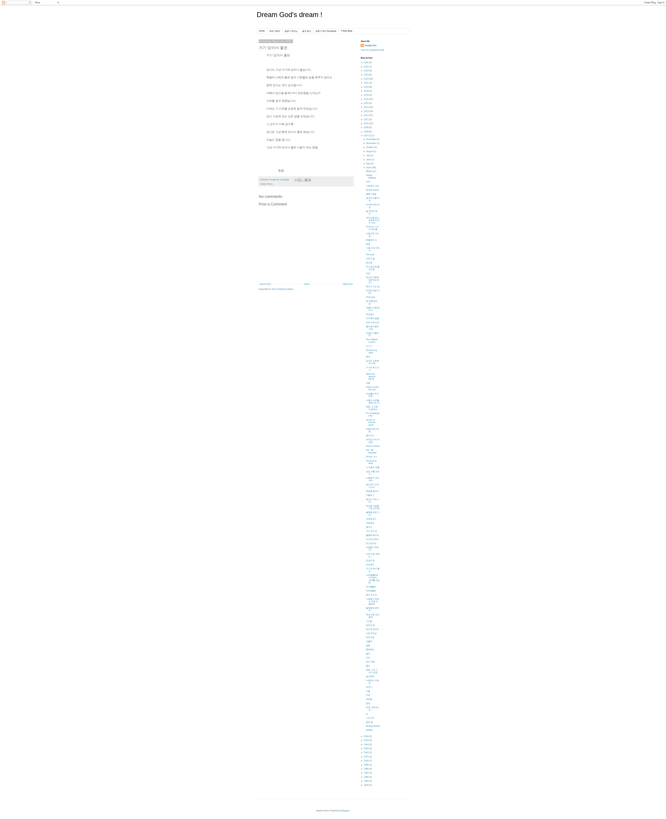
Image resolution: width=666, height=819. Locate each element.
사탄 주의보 (371, 633)
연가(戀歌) (371, 587)
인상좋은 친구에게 (372, 394)
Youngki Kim (370, 45)
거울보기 (370, 495)
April (368, 167)
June (369, 159)
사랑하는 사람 (372, 186)
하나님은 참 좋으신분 (372, 268)
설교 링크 (306, 31)
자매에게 (370, 523)
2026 (366, 62)
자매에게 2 (371, 519)
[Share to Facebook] (306, 180)
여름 (368, 383)
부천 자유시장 (372, 322)
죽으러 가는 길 (372, 286)
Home (262, 31)
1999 (366, 765)
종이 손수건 (371, 595)
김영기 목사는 (291, 31)
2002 (366, 752)
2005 (366, 740)
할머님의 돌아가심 (372, 327)
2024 (366, 70)
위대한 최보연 (372, 190)
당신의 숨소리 (372, 629)
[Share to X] (303, 180)
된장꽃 (369, 699)
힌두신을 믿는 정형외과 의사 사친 (372, 220)
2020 (366, 87)
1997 (366, 773)
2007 (366, 135)
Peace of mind (372, 446)
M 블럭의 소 (371, 240)
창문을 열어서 (372, 491)
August (369, 151)
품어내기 (370, 435)
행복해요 (370, 649)
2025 (366, 66)
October (370, 147)
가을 (368, 691)
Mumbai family (373, 726)
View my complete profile (372, 50)
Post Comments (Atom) (282, 289)
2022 (366, 79)
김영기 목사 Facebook (325, 31)
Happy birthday (371, 176)
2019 (366, 91)
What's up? (371, 171)
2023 (366, 74)
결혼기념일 (371, 194)
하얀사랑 (370, 637)
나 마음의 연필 (372, 467)
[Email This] (296, 180)
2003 (366, 748)
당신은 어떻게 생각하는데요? (372, 280)
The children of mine (372, 340)
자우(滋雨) (371, 591)
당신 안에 (370, 661)
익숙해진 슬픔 (372, 318)
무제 (368, 695)
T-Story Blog (346, 31)
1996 (366, 777)
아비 (368, 657)
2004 (366, 744)
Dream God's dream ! (289, 14)
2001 (366, 756)
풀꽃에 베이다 (372, 535)
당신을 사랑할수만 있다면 (372, 507)
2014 (366, 107)
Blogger (345, 810)
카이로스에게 (372, 539)
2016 (366, 99)
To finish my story (371, 351)
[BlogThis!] (299, 180)
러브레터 (370, 564)
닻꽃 (368, 645)
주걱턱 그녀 (371, 457)
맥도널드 (370, 314)
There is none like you (372, 388)
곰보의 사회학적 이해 (372, 362)
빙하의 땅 (370, 625)
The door (370, 254)
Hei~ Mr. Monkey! (371, 451)
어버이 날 (370, 258)
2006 (366, 736)
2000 (366, 760)
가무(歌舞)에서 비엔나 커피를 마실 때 (372, 579)
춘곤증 (369, 263)
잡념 (368, 703)
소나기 (369, 346)
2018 (366, 95)
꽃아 (368, 666)
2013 (366, 111)
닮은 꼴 (369, 722)
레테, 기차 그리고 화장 (372, 671)
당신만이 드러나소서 (372, 485)
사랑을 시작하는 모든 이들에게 (372, 601)
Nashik (369, 730)
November (371, 143)
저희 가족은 (274, 31)
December (371, 139)
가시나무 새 (371, 531)
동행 (368, 244)
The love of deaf (371, 462)
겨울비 (369, 641)
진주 (368, 182)
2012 (366, 115)
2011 (366, 119)
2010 (366, 123)
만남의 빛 (370, 560)
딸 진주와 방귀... (371, 212)
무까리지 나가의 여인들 (372, 228)
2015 (366, 103)
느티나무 (370, 718)
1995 (366, 781)
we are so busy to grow (370, 422)
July (368, 155)
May (368, 163)
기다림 (369, 621)
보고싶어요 (371, 543)
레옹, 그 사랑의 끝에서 (372, 408)
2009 (366, 127)
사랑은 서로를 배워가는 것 (372, 401)
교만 (368, 273)
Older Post (348, 284)
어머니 (369, 687)
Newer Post (265, 284)
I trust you (370, 297)
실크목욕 (370, 676)
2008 (366, 131)
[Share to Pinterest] (309, 180)
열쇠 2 (369, 527)
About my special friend (370, 376)
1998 (366, 769)
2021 (366, 83)
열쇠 (368, 653)
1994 (366, 785)
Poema (270, 184)
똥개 (368, 356)
